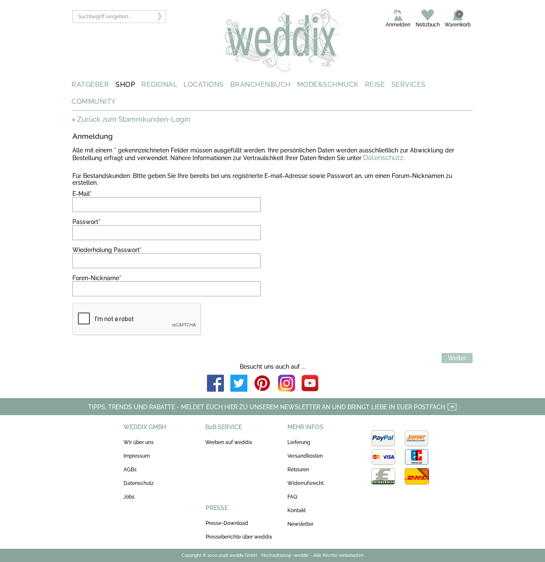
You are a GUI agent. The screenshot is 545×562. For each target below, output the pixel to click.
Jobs (129, 497)
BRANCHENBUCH (260, 84)
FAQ (292, 497)
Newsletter (300, 524)
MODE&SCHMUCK (328, 84)
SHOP (125, 84)
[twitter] (239, 383)
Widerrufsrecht (305, 483)
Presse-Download (227, 523)
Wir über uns (138, 442)
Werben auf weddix (228, 442)
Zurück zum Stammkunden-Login (133, 119)
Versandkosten (305, 456)
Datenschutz (383, 158)
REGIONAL (159, 84)
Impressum (136, 456)
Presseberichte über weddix (239, 537)
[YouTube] (310, 383)
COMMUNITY (94, 101)
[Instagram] (286, 383)
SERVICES (408, 84)
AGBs (130, 470)
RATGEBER (90, 84)
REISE (375, 84)
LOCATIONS (204, 84)
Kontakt (296, 510)
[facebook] (215, 383)
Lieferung (298, 442)
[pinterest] (263, 383)
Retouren (298, 470)
